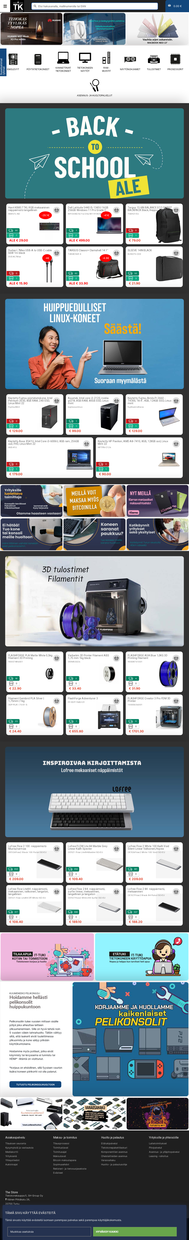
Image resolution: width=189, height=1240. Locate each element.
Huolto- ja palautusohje (114, 1164)
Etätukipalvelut (109, 1143)
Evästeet (58, 1172)
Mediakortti (11, 1152)
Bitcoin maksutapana (64, 1160)
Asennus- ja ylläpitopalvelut (164, 1152)
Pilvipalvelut (155, 1147)
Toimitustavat (60, 1147)
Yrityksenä (11, 1156)
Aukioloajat (11, 1164)
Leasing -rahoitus (158, 1156)
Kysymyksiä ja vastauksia (19, 1147)
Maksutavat (59, 1156)
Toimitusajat (60, 1152)
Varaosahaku (108, 1160)
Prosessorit (175, 69)
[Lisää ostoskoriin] (56, 210)
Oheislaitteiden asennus (114, 1156)
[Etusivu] (18, 10)
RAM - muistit (106, 69)
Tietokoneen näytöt (85, 69)
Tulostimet (154, 69)
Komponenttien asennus (114, 1152)
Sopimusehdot (61, 1164)
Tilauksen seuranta (15, 1143)
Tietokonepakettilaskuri (114, 1147)
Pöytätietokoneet (38, 69)
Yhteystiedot (12, 1160)
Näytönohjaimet (130, 69)
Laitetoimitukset (158, 1143)
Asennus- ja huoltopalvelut (94, 95)
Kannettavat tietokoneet (63, 69)
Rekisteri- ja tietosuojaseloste (69, 1168)
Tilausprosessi (61, 1143)
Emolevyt (13, 69)
